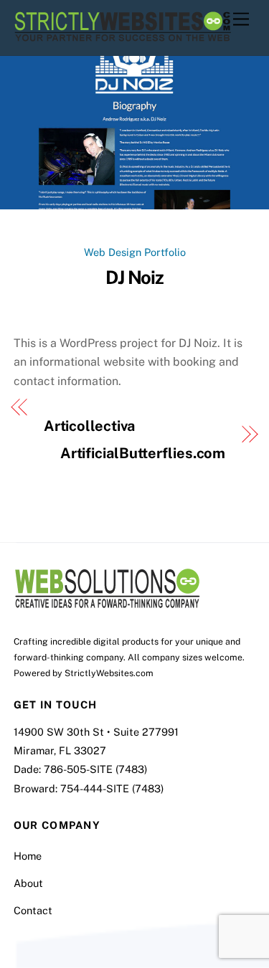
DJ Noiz (134, 277)
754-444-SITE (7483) (112, 788)
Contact (33, 910)
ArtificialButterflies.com (143, 453)
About (28, 883)
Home (28, 856)
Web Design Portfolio (135, 252)
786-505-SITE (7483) (95, 769)
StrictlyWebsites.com (109, 673)
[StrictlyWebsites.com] (122, 37)
